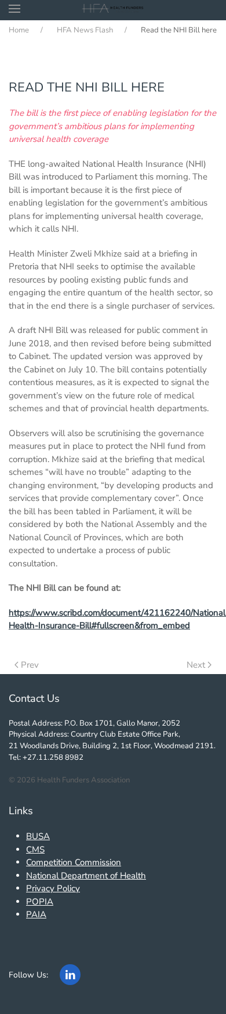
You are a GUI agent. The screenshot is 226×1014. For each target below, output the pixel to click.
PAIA (36, 914)
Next (196, 665)
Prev (30, 665)
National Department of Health (86, 875)
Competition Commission (73, 862)
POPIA (39, 901)
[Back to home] (113, 8)
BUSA (38, 836)
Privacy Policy (53, 888)
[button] (14, 8)
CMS (35, 849)
